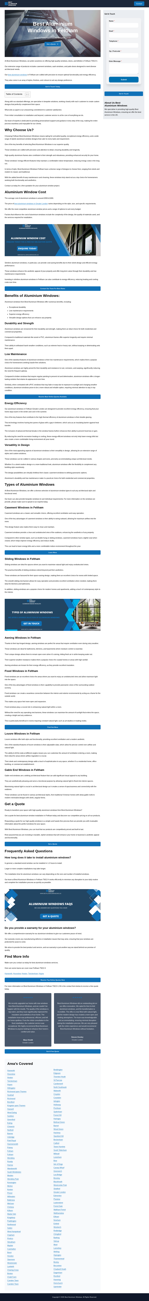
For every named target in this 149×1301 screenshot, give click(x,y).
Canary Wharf (59, 1168)
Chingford (57, 1234)
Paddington (11, 1221)
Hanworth (8, 974)
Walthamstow (59, 1213)
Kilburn (10, 1210)
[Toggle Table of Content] (25, 94)
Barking (57, 1238)
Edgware (57, 1073)
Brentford (10, 1102)
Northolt (10, 1130)
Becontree (58, 1266)
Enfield (56, 1224)
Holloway (57, 1105)
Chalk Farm (11, 1277)
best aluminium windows (17, 75)
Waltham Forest (60, 1210)
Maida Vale (11, 1214)
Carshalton (11, 1249)
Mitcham (10, 1203)
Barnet (56, 1126)
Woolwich (57, 1227)
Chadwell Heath (60, 1269)
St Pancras (58, 1080)
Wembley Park (13, 1179)
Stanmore (11, 1259)
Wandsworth (12, 1168)
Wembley (11, 1158)
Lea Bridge (58, 1175)
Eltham (56, 1217)
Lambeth (10, 1266)
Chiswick (10, 1126)
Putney (10, 1147)
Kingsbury (11, 1217)
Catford (56, 1143)
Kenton (10, 1189)
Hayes (41, 974)
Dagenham (58, 1273)
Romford (57, 1276)
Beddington (58, 1070)
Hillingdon (11, 1088)
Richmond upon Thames (16, 1091)
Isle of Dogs (58, 1164)
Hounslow (17, 974)
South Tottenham (60, 1150)
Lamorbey (57, 1248)
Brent (9, 1252)
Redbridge (58, 1231)
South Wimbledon (14, 1172)
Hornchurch (58, 1283)
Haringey (57, 1119)
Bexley (56, 1262)
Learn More (52, 552)
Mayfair (10, 1245)
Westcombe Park (60, 1185)
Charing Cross (13, 1270)
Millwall (56, 1154)
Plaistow (57, 1199)
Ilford (55, 1245)
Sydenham (58, 1112)
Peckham (57, 1108)
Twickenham (33, 974)
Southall (10, 1095)
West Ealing (12, 1112)
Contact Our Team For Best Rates (52, 288)
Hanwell (10, 1109)
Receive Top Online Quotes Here (53, 980)
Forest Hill (58, 1115)
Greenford (11, 1119)
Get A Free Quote (52, 1051)
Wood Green (58, 1129)
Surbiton (10, 1116)
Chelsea (10, 1207)
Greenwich (58, 1171)
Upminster (58, 1287)
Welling (56, 1252)
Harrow (10, 1165)
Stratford (57, 1189)
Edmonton (58, 1196)
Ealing (9, 1123)
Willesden (11, 1196)
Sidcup (56, 1241)
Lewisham (58, 1157)
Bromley (57, 1178)
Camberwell (58, 1084)
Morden (10, 1175)
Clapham (10, 1235)
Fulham (10, 1151)
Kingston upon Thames (16, 1105)
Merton (10, 1186)
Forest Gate (58, 1206)
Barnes (10, 1133)
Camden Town (13, 1280)
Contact (139, 4)
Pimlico (10, 1238)
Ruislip (10, 1161)
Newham (57, 1220)
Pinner (9, 1193)
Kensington (11, 1182)
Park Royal (11, 1140)
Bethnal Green (59, 1122)
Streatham (11, 1242)
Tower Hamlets (59, 1147)
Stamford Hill (59, 1136)
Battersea (11, 1200)
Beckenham (58, 1140)
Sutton (9, 1228)
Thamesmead (59, 1259)
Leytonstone (58, 1203)
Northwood (11, 1224)
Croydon (57, 1094)
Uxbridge (10, 1137)
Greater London (60, 1192)
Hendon (10, 1256)
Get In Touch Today (52, 86)
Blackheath (58, 1182)
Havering (57, 1280)
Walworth (57, 1091)
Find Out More (52, 727)
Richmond (11, 1098)
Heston (24, 974)
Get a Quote (51, 44)
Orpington (57, 1255)
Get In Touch (124, 94)
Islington (57, 1101)
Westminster (12, 1263)
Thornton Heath (60, 1077)
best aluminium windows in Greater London (31, 204)
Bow (55, 1161)
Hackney (57, 1133)
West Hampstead (14, 1231)
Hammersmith (12, 1144)
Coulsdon (57, 1098)
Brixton (10, 1273)
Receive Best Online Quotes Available (53, 397)
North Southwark (60, 1087)
